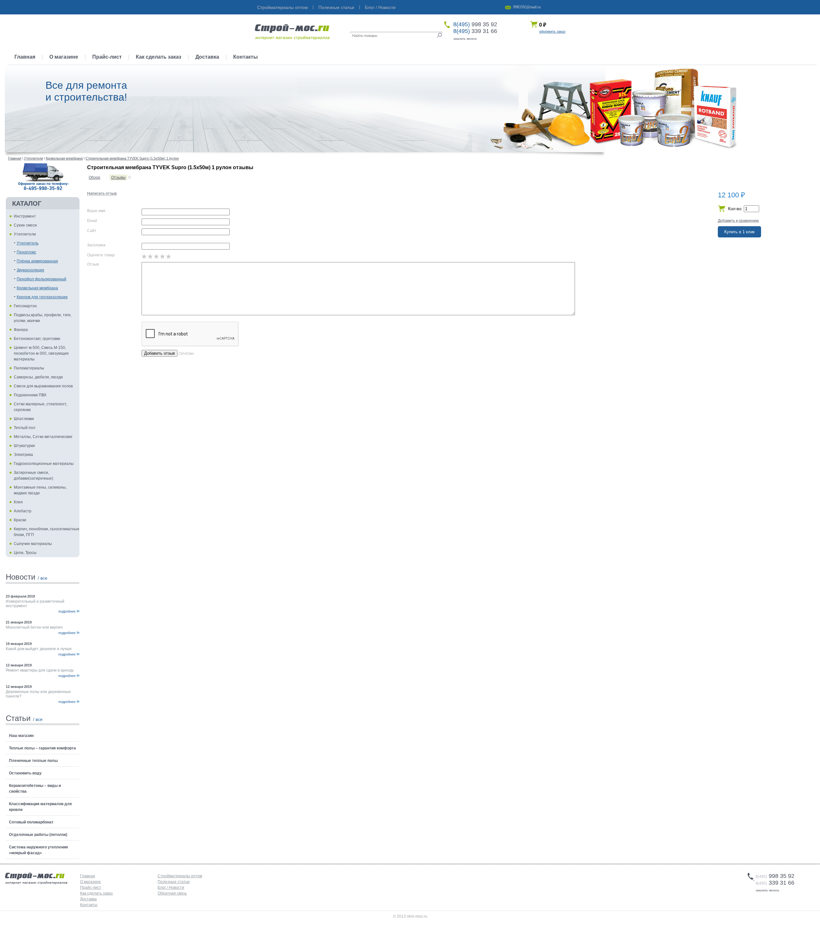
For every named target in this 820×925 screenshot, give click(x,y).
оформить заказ (552, 31)
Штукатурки (24, 445)
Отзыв (93, 264)
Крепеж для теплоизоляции (42, 297)
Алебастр (22, 511)
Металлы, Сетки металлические (43, 436)
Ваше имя (96, 211)
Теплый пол (24, 427)
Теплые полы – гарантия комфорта (42, 748)
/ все (42, 578)
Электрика (23, 454)
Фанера (21, 329)
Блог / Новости (380, 7)
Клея (18, 502)
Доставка (207, 57)
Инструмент (25, 216)
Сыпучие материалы (33, 543)
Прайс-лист (107, 57)
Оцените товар (101, 255)
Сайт (91, 230)
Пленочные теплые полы (33, 760)
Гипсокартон (25, 306)
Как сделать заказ (158, 57)
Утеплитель (27, 243)
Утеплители (25, 234)
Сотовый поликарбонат (31, 822)
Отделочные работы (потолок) (38, 834)
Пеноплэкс (26, 252)
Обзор (94, 177)
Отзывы (118, 177)
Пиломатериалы (29, 368)
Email (92, 221)
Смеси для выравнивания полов (43, 386)
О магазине (63, 57)
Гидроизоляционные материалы (44, 463)
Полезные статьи (336, 7)
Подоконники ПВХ (30, 395)
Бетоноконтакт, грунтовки (37, 338)
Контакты (245, 57)
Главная (24, 57)
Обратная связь (172, 893)
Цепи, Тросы (25, 552)
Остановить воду (25, 773)
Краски (20, 520)
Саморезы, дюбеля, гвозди (38, 377)
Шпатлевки (24, 419)
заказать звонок (465, 38)
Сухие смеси (25, 225)
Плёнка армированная (37, 261)
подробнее (67, 611)
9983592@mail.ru (527, 7)
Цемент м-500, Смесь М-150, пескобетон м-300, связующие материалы (41, 353)
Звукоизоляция (30, 270)
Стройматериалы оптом (282, 7)
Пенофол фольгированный (41, 279)
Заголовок (96, 245)
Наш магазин (21, 735)
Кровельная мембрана (37, 288)
